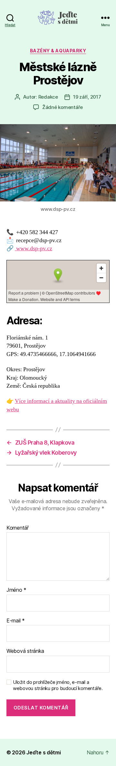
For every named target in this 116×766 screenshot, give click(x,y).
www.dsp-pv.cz (33, 248)
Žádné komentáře (62, 107)
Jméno (16, 590)
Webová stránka (25, 651)
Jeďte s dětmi (43, 752)
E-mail (15, 621)
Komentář (17, 528)
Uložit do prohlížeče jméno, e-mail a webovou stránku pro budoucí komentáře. (58, 685)
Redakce (48, 97)
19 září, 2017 (87, 97)
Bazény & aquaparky (58, 50)
